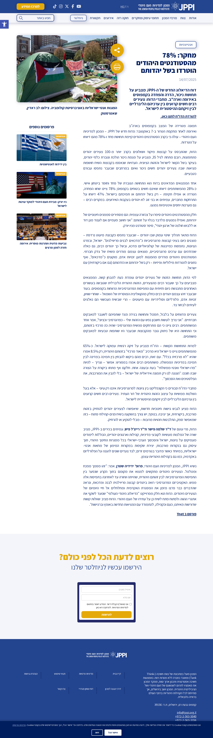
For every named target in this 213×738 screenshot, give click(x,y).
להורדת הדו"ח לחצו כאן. (178, 116)
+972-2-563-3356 (185, 720)
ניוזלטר (78, 18)
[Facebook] (72, 6)
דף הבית (117, 673)
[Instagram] (60, 6)
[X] (66, 6)
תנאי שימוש (59, 673)
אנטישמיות (186, 44)
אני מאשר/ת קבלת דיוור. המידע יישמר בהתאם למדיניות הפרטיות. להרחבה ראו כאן (107, 605)
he (122, 6)
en (127, 6)
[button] (4, 24)
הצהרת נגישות (31, 673)
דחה (97, 732)
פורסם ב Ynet (186, 514)
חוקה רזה (122, 18)
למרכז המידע (30, 6)
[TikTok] (54, 6)
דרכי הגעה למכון (113, 689)
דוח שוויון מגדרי (86, 689)
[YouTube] (78, 6)
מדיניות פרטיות (86, 673)
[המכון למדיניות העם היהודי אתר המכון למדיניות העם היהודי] (166, 6)
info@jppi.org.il (186, 712)
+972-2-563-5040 (185, 716)
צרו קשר (61, 689)
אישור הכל (113, 732)
